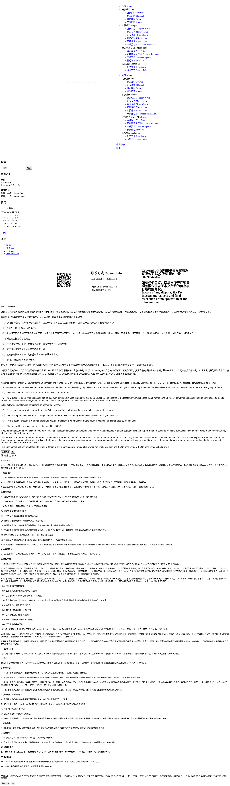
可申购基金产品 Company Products (143, 54)
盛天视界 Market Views (137, 32)
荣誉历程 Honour (135, 22)
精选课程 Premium (135, 60)
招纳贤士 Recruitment (136, 67)
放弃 (5, 452)
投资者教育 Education (137, 38)
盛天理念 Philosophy (136, 16)
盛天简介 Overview (135, 13)
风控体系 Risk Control (137, 41)
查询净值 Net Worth (136, 51)
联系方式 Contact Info (137, 70)
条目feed (10, 248)
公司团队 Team (134, 19)
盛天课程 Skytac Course (137, 35)
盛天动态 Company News (138, 29)
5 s (13, 452)
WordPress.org (12, 254)
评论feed (10, 251)
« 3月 (3, 233)
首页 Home (127, 6)
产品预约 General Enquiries (139, 57)
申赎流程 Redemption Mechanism (142, 44)
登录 (8, 245)
